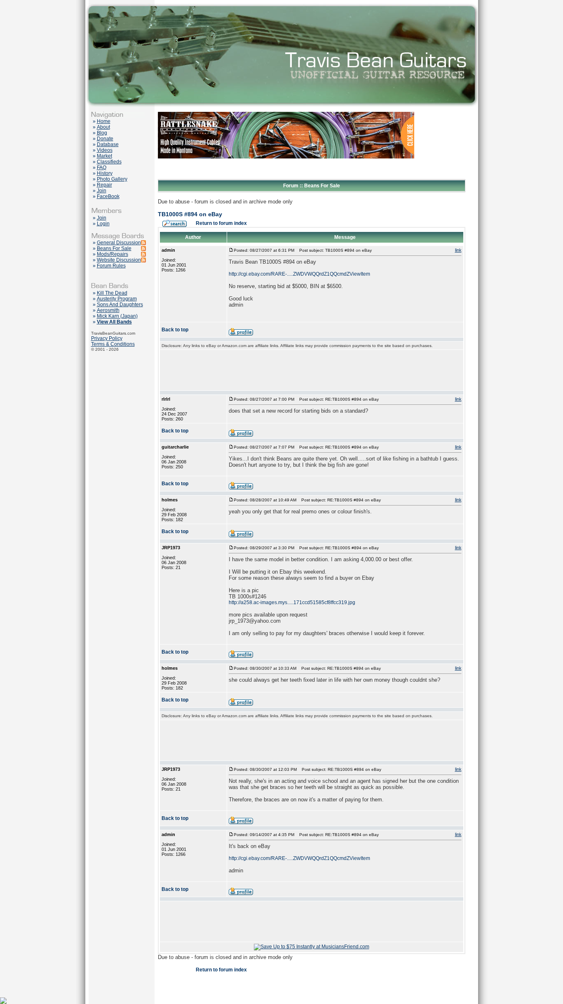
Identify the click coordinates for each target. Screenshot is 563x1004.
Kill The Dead (112, 293)
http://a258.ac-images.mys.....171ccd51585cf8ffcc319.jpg (292, 602)
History (105, 173)
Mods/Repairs (112, 254)
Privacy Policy (106, 338)
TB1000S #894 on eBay (190, 214)
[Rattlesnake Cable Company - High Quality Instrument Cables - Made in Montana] (286, 177)
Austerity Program (117, 299)
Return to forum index (221, 223)
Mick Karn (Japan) (117, 316)
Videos (105, 150)
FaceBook (108, 196)
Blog (102, 133)
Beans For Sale (114, 248)
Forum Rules (111, 266)
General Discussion (119, 243)
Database (108, 144)
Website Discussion (119, 260)
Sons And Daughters (120, 304)
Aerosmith (108, 310)
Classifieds (109, 162)
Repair (104, 185)
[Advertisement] (312, 370)
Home (103, 121)
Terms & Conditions (113, 344)
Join (101, 191)
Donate (105, 139)
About (103, 127)
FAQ (101, 167)
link (458, 250)
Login (103, 224)
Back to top (175, 330)
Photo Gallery (112, 179)
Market (104, 156)
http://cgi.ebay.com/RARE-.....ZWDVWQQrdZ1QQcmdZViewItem (299, 274)
